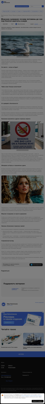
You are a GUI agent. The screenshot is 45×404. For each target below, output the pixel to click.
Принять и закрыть (37, 401)
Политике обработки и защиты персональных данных (32, 395)
